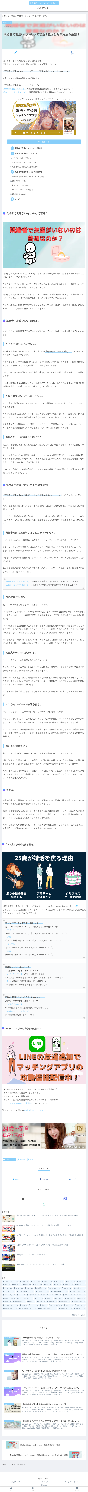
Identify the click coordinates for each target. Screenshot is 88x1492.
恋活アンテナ (15, 1482)
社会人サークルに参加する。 (22, 185)
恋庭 (9, 937)
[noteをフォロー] (44, 1204)
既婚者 (32, 1159)
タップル (11, 944)
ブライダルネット (15, 1004)
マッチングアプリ (10, 1159)
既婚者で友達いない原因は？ (26, 153)
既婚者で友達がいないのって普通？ (28, 148)
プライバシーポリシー (72, 1482)
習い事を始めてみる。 (20, 194)
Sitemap (44, 1485)
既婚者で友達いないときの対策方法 (28, 172)
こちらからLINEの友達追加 (19, 1103)
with (9, 951)
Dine (9, 981)
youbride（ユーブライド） (18, 1011)
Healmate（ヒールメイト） (15, 89)
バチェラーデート (15, 974)
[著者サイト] (23, 1198)
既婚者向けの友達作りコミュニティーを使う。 (29, 176)
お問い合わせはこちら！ (34, 1110)
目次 (43, 142)
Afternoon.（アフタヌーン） (15, 92)
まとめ (17, 199)
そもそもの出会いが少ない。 (22, 158)
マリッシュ (12, 930)
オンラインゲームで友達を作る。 (24, 190)
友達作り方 (23, 1159)
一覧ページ (44, 1482)
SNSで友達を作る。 (19, 181)
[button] (81, 677)
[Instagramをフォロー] (65, 1198)
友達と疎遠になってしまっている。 (25, 162)
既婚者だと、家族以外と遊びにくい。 (25, 167)
